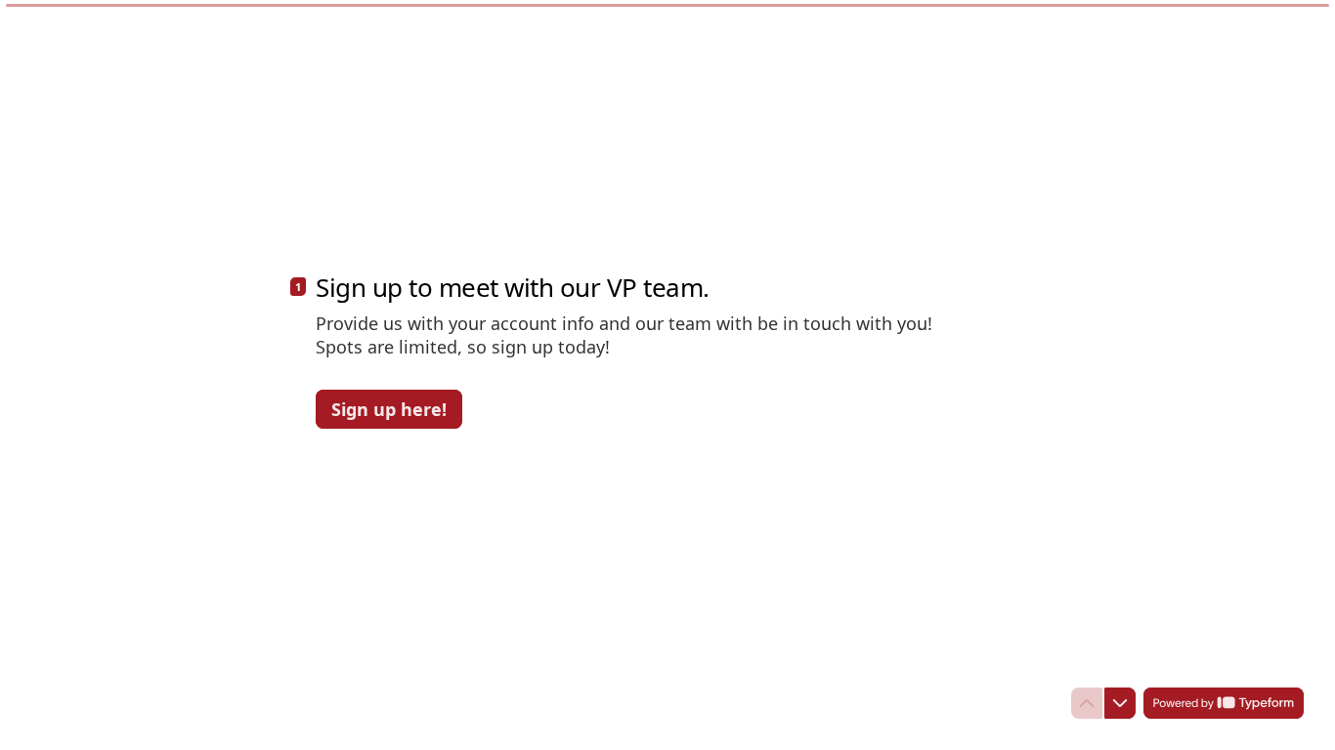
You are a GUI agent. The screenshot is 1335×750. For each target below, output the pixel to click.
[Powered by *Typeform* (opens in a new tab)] (1223, 703)
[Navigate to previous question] (1086, 703)
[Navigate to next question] (1120, 703)
